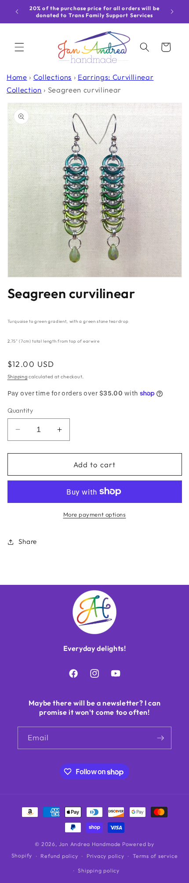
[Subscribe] (160, 738)
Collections (52, 76)
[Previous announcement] (17, 12)
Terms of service (155, 856)
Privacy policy (105, 856)
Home (17, 76)
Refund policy (59, 856)
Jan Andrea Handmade (90, 844)
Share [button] (27, 541)
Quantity (20, 410)
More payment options (94, 514)
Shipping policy (99, 870)
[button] (19, 47)
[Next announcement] (172, 12)
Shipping (17, 376)
